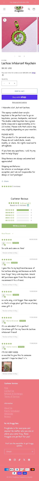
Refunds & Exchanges (13, 393)
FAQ (6, 387)
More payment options (19, 102)
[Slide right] (24, 56)
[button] (4, 9)
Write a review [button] (19, 226)
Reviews (7, 416)
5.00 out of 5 (25, 203)
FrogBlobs (15, 477)
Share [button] (6, 181)
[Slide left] (14, 56)
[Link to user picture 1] (7, 366)
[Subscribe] (32, 451)
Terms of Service (12, 396)
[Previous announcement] (4, 2)
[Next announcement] (35, 2)
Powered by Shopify (25, 477)
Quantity (5, 79)
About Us (8, 408)
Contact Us (9, 390)
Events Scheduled (11, 410)
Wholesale (8, 413)
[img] (7, 240)
